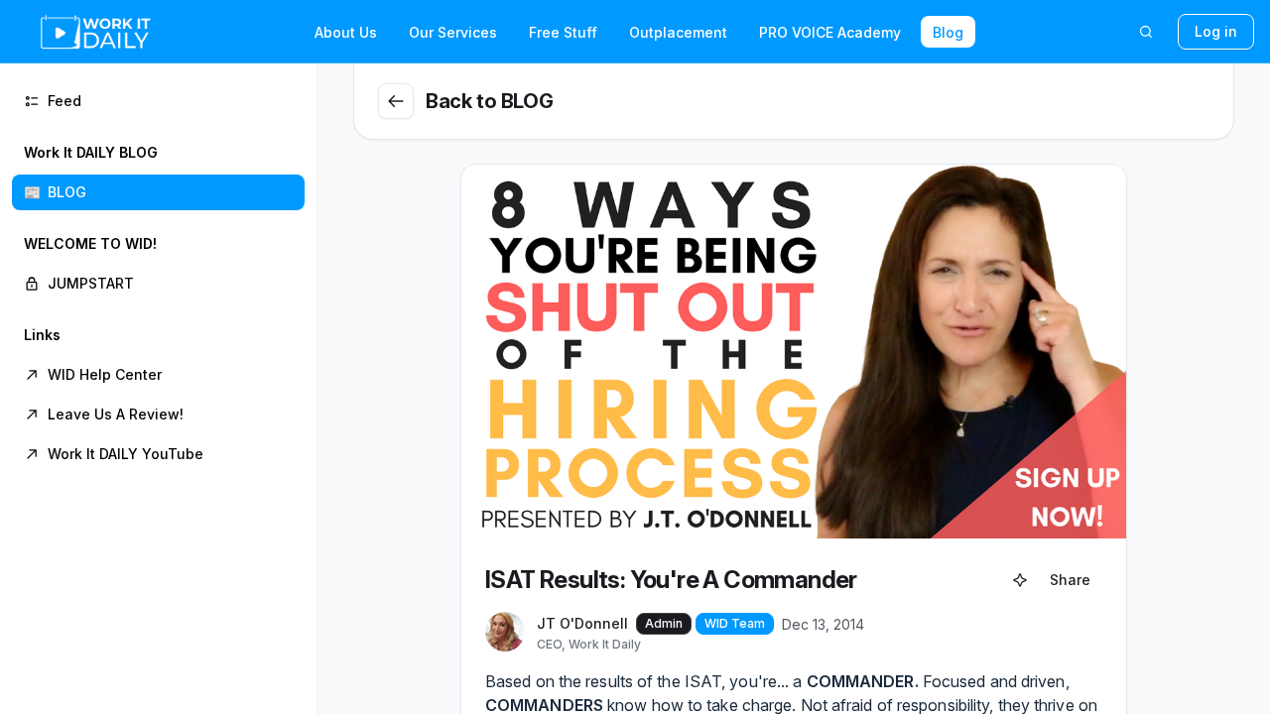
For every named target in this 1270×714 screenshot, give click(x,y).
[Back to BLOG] (396, 101)
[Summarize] (1020, 580)
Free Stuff (563, 32)
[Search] (1146, 32)
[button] (158, 172)
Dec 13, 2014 (823, 624)
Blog (948, 32)
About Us (346, 32)
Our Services (453, 32)
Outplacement (678, 32)
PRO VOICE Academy (830, 32)
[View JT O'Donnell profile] (505, 633)
